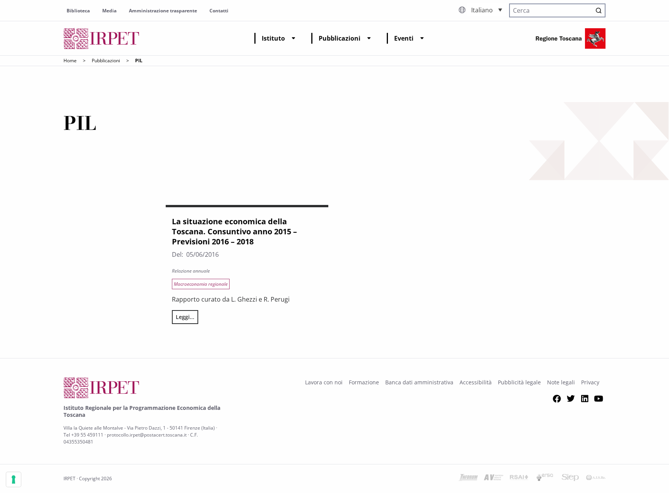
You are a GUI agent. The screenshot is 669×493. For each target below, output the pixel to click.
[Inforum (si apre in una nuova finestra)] (468, 478)
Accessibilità (476, 382)
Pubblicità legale (519, 382)
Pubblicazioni (339, 38)
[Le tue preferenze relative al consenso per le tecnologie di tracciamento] (13, 479)
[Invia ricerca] (598, 10)
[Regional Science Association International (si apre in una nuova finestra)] (519, 478)
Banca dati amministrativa (419, 382)
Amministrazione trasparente (163, 10)
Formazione (364, 382)
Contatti (218, 10)
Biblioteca (78, 10)
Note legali (561, 382)
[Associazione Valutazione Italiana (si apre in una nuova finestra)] (493, 478)
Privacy (590, 382)
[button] (486, 9)
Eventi (403, 38)
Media (109, 10)
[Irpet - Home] (101, 38)
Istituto (273, 38)
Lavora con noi (324, 382)
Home (70, 60)
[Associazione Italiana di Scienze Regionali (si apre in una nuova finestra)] (596, 478)
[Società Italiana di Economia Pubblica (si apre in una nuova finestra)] (570, 478)
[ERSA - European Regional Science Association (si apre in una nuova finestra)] (544, 478)
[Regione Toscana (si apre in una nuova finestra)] (571, 38)
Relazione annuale (191, 271)
